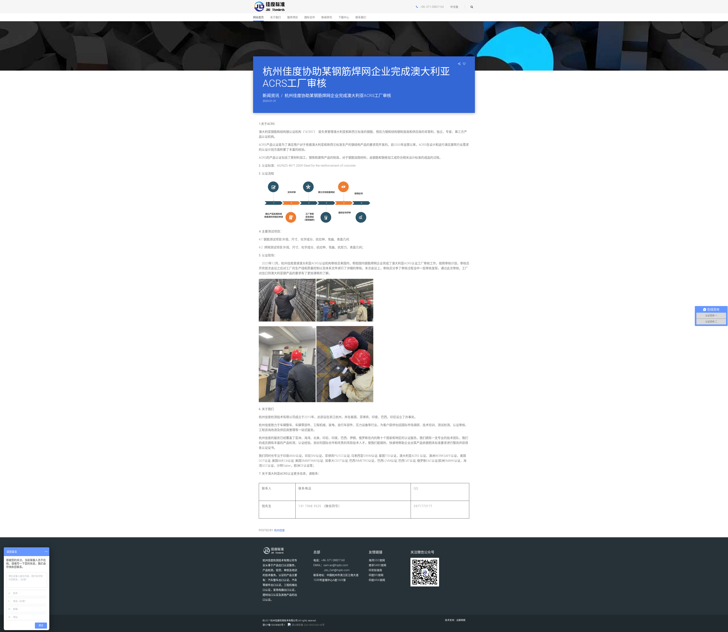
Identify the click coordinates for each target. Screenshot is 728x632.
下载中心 (343, 17)
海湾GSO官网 (377, 560)
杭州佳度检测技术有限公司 (284, 620)
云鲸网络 (460, 620)
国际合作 (309, 17)
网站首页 (258, 17)
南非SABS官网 (377, 565)
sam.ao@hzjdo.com (335, 565)
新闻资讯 (326, 17)
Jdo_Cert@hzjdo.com (337, 570)
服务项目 (292, 17)
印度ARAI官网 (377, 580)
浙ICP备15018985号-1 (274, 625)
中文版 (454, 6)
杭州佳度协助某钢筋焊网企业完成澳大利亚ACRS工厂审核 (338, 95)
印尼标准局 (375, 570)
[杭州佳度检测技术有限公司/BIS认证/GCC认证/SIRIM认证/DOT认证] (269, 6)
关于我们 (275, 17)
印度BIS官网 (376, 575)
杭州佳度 (279, 530)
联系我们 (360, 17)
